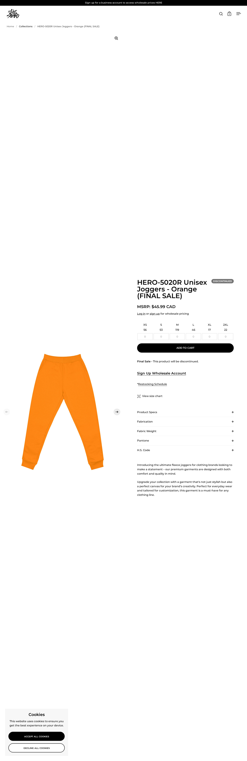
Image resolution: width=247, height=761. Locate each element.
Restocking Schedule (152, 384)
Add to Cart (185, 347)
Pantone (143, 440)
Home (10, 26)
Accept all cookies (36, 736)
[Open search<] (221, 13)
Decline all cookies (37, 748)
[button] (6, 412)
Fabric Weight (146, 431)
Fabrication (145, 421)
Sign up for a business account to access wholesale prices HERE (123, 3)
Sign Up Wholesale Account (161, 373)
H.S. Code (143, 450)
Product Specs (147, 412)
